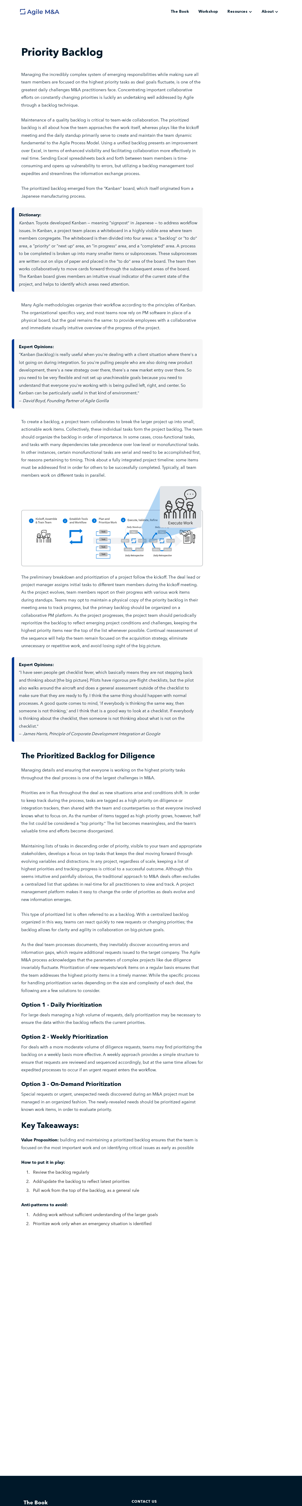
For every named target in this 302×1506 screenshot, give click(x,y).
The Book (180, 12)
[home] (45, 11)
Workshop (208, 12)
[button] (240, 11)
